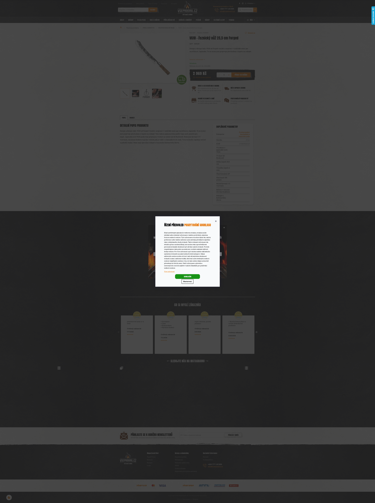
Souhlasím (187, 276)
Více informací (169, 271)
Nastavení (187, 281)
